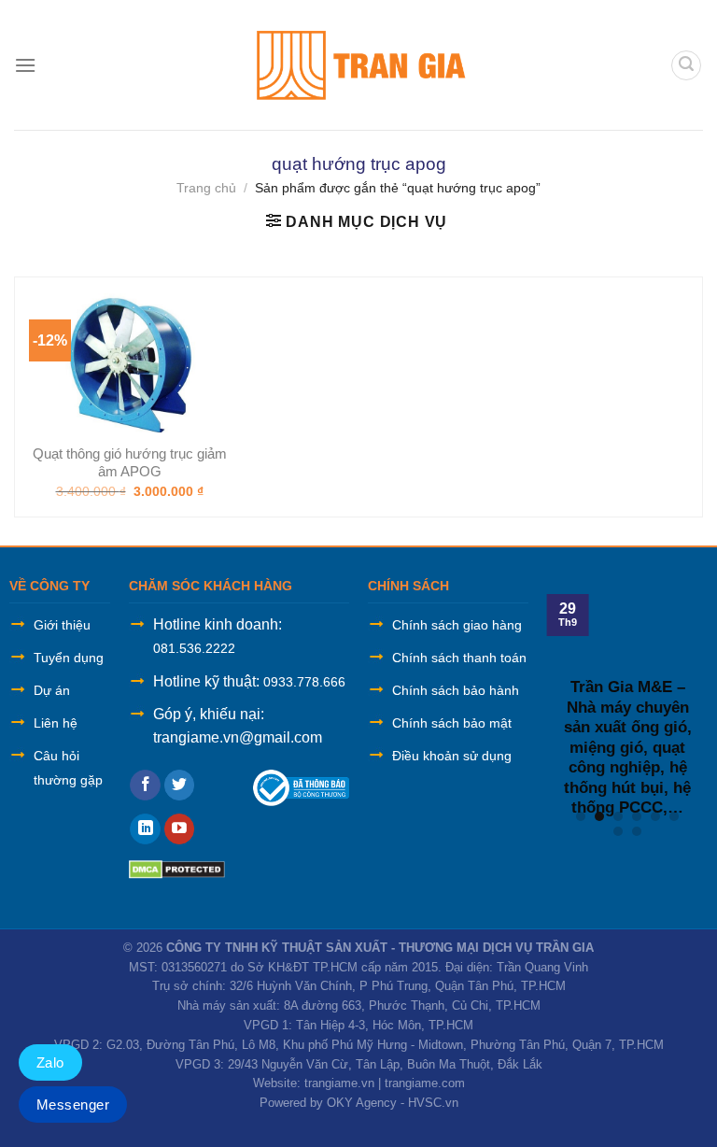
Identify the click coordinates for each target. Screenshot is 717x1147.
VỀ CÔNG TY (49, 585)
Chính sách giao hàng (457, 624)
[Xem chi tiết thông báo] (301, 787)
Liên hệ (55, 722)
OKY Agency (362, 1103)
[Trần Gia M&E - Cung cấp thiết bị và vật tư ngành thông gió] (358, 65)
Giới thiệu (62, 624)
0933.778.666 (304, 681)
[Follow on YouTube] (179, 829)
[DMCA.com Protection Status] (177, 868)
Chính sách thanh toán (459, 657)
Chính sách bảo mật (452, 722)
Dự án (52, 690)
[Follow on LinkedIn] (145, 829)
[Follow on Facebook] (145, 785)
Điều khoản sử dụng (452, 755)
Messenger (72, 1104)
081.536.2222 (194, 648)
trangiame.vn (339, 1083)
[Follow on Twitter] (179, 785)
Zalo (50, 1062)
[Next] (694, 697)
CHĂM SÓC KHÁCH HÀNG (210, 585)
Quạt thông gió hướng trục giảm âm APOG (130, 463)
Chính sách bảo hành (455, 690)
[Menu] (25, 65)
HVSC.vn (433, 1103)
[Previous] (560, 697)
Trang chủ (206, 187)
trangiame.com (425, 1083)
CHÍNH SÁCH (408, 585)
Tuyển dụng (69, 657)
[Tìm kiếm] (686, 65)
